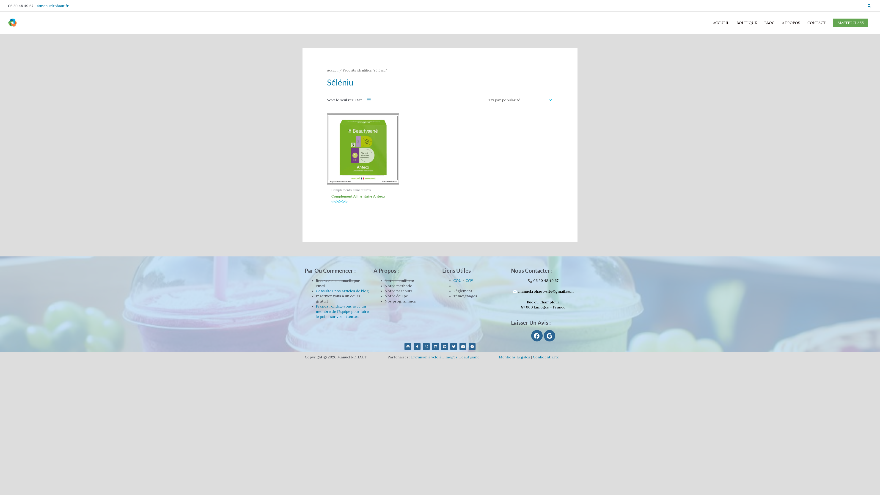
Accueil (332, 70)
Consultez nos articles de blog (342, 291)
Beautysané (469, 357)
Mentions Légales (514, 357)
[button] (869, 5)
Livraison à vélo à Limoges (434, 357)
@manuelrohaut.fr (53, 5)
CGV (469, 280)
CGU (457, 280)
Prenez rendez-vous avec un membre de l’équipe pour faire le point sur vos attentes (342, 311)
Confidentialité (546, 357)
